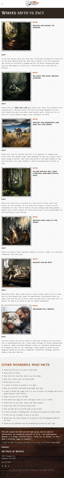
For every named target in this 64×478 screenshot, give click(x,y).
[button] (2, 4)
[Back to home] (32, 4)
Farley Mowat (55, 442)
